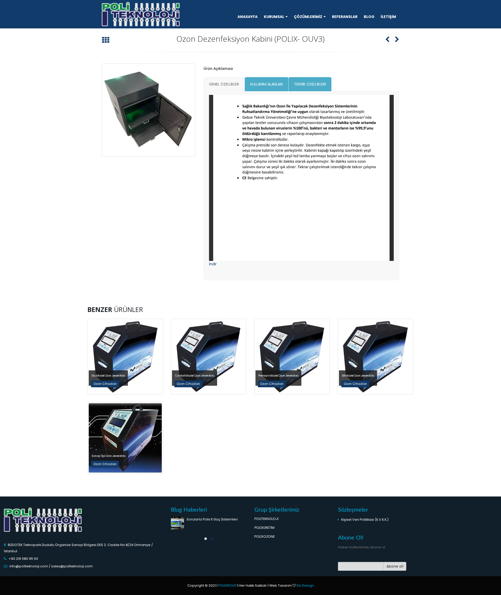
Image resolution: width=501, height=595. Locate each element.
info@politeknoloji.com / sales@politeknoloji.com (51, 566)
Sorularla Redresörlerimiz (208, 544)
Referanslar (344, 16)
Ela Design (305, 585)
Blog (369, 16)
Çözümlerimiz (308, 16)
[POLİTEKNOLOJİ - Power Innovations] (141, 14)
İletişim (388, 16)
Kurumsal (274, 16)
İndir (213, 264)
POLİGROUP (227, 585)
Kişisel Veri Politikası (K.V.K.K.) (365, 519)
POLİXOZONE (264, 536)
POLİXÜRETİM (264, 527)
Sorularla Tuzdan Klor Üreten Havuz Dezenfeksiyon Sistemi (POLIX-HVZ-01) (216, 525)
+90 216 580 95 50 (23, 558)
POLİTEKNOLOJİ (267, 519)
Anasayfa (247, 16)
